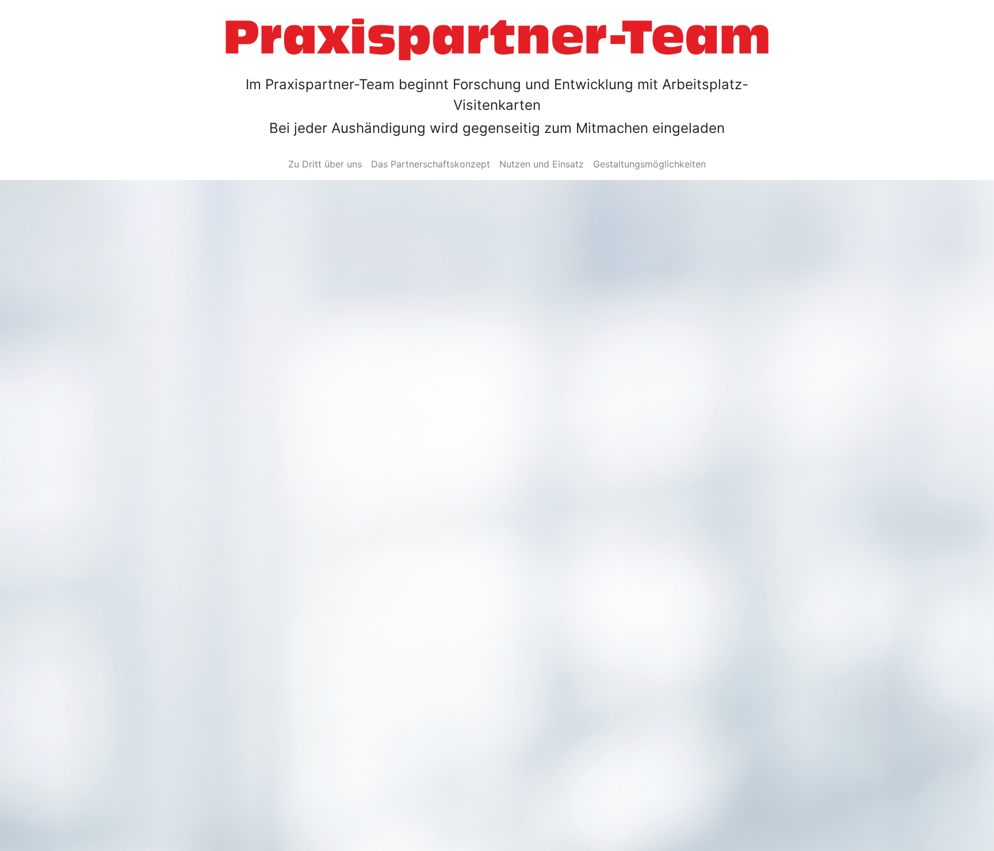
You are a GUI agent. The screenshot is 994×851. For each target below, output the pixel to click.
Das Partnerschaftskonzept (430, 164)
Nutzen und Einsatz (541, 164)
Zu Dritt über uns (325, 164)
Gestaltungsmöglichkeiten (649, 164)
